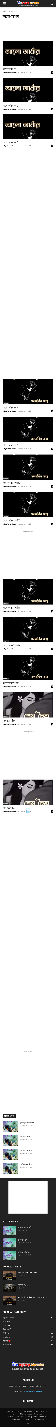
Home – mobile (17, 1414)
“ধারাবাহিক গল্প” (44, 1411)
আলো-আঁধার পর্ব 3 (10, 142)
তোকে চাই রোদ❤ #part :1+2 (27, 1272)
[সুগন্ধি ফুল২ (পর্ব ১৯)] (10, 1154)
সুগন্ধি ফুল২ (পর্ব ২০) (26, 1136)
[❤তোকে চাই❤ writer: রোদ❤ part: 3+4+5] (9, 1300)
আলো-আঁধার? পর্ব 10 (12, 683)
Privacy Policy (32, 1417)
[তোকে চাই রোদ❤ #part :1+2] (9, 1275)
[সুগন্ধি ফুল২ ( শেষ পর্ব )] (10, 1126)
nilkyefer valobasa (9, 72)
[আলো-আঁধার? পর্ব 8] (28, 592)
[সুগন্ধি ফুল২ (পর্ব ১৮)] (10, 1168)
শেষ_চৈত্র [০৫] (10, 807)
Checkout (42, 1417)
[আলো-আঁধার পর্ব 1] (28, 53)
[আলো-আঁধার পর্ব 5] (28, 429)
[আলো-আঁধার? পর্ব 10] (28, 667)
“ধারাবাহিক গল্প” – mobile (13, 1411)
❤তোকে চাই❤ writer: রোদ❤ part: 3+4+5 (32, 1297)
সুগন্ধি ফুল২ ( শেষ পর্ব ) (27, 1122)
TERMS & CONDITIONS (16, 1417)
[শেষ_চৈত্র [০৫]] (28, 792)
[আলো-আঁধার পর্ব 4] (28, 391)
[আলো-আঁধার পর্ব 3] (28, 126)
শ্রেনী (36, 1411)
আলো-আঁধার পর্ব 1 (10, 69)
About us (28, 1414)
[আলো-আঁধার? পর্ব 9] (28, 629)
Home (5, 11)
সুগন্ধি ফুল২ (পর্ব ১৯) (26, 1150)
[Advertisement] (28, 31)
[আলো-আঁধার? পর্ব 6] (28, 467)
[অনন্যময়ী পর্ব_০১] (9, 1288)
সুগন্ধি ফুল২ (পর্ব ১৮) (26, 1164)
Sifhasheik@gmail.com (33, 1391)
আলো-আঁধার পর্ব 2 (10, 105)
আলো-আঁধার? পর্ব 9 (11, 645)
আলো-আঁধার (5, 403)
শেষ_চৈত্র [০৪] (9, 720)
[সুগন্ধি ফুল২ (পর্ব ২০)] (10, 1140)
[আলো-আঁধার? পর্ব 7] (28, 504)
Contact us (38, 1414)
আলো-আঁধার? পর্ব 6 (11, 482)
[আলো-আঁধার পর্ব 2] (28, 90)
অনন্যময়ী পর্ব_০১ (23, 1285)
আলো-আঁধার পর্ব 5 (10, 445)
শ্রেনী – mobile (27, 1411)
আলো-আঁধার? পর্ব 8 (11, 607)
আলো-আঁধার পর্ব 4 (10, 407)
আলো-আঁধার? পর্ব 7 (11, 520)
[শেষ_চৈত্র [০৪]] (28, 704)
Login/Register (17, 1419)
